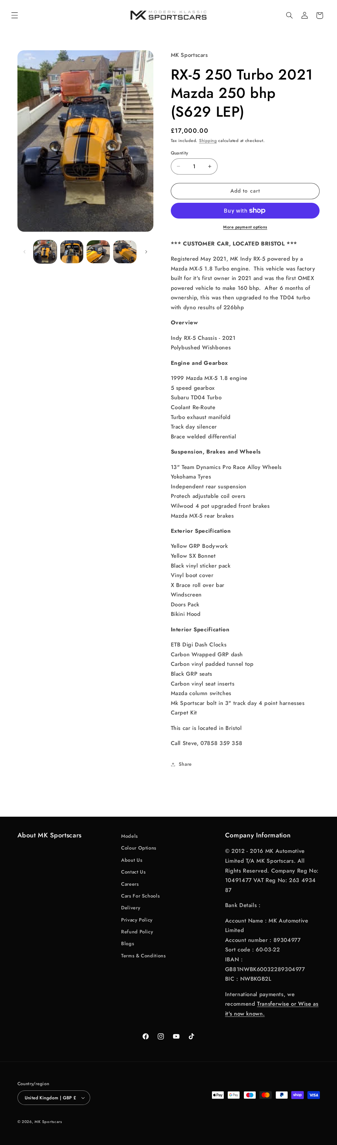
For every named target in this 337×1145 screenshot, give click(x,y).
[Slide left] (24, 252)
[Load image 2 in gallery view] (71, 251)
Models (129, 836)
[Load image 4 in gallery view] (124, 251)
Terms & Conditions (143, 955)
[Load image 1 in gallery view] (45, 251)
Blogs (127, 943)
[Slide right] (146, 252)
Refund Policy (137, 931)
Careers (130, 884)
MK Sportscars (48, 1121)
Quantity (179, 153)
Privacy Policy (137, 919)
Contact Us (133, 872)
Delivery (130, 907)
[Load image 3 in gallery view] (98, 251)
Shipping (208, 141)
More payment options (245, 227)
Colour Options (138, 848)
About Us (131, 860)
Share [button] (185, 764)
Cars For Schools (140, 896)
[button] (14, 15)
